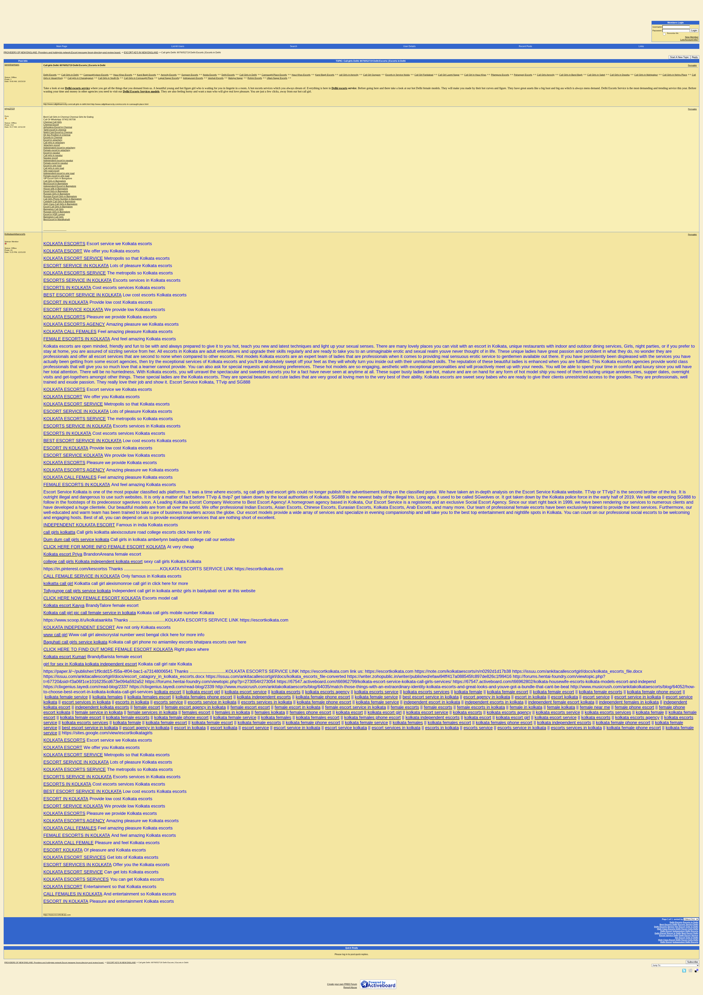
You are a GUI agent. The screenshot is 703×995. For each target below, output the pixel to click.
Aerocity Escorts (169, 75)
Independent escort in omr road (59, 173)
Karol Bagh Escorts (146, 75)
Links (641, 46)
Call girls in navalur (53, 155)
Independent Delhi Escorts (685, 931)
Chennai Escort (51, 124)
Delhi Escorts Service (664, 927)
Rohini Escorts (255, 78)
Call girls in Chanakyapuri (80, 78)
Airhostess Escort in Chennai (57, 127)
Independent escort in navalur (58, 160)
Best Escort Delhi (690, 933)
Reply (695, 57)
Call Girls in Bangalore (54, 181)
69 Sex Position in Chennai (56, 135)
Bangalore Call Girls (53, 209)
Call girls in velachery (54, 142)
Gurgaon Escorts (189, 75)
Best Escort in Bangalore (55, 183)
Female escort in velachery (56, 150)
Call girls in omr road (53, 168)
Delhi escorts (339, 88)
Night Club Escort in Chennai (57, 132)
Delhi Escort (666, 931)
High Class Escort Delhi (669, 940)
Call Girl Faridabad (423, 75)
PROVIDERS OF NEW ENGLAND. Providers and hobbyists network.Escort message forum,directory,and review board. (62, 52)
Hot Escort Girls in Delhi (686, 927)
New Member (691, 37)
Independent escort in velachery (59, 147)
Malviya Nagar (235, 78)
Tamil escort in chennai (54, 130)
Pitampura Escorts (500, 75)
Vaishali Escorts (216, 78)
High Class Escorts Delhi (669, 929)
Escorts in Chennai (52, 137)
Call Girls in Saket (596, 75)
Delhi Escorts (50, 75)
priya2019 (10, 108)
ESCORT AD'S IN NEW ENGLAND (141, 52)
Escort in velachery (52, 140)
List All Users (177, 46)
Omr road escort (51, 171)
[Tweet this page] (684, 970)
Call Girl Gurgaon (372, 75)
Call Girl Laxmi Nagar (449, 75)
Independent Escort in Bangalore (59, 186)
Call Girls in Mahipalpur (646, 75)
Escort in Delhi (674, 933)
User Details (409, 46)
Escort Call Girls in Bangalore (58, 206)
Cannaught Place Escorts (274, 75)
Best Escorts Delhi (668, 924)
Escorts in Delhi (690, 922)
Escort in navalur (51, 153)
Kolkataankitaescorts (15, 234)
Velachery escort (51, 145)
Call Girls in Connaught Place (138, 78)
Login (694, 30)
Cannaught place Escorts (96, 75)
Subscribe (692, 962)
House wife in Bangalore (55, 188)
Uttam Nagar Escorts (277, 78)
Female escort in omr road (56, 176)
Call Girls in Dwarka (620, 75)
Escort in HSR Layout (54, 214)
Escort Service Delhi (668, 935)
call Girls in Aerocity (348, 75)
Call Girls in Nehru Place (675, 75)
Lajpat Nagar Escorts (168, 78)
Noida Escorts (210, 75)
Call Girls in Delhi (70, 75)
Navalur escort (50, 158)
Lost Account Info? (689, 39)
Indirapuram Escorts (193, 78)
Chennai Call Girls (52, 122)
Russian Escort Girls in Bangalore (60, 196)
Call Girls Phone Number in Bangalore (62, 199)
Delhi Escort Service (688, 935)
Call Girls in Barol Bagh (571, 75)
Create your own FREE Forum (342, 984)
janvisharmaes (12, 65)
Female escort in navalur (55, 163)
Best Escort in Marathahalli (56, 219)
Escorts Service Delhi (688, 924)
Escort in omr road (52, 165)
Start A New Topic (679, 57)
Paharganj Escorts (523, 75)
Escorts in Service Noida (397, 75)
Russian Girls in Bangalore (56, 194)
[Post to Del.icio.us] (696, 970)
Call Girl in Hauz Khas (475, 75)
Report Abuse (350, 987)
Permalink (692, 65)
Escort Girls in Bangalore (55, 191)
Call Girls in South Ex (108, 78)
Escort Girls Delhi (689, 929)
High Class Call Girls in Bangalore (60, 204)
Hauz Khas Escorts (122, 75)
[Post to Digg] (690, 970)
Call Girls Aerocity (546, 75)
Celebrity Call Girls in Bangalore (59, 201)
